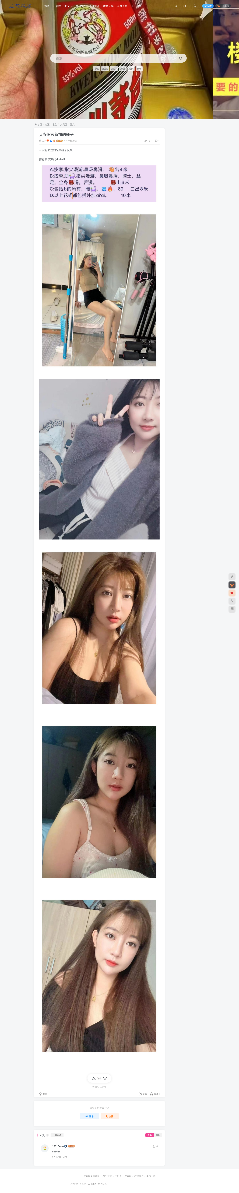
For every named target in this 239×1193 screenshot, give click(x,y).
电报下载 (151, 1176)
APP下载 (107, 1176)
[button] (233, 117)
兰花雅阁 (92, 1183)
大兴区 (63, 124)
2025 (122, 68)
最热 (158, 1135)
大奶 (131, 68)
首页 (39, 124)
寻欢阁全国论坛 (92, 1176)
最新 (149, 1135)
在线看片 (138, 1176)
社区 (47, 124)
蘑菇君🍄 (44, 140)
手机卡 (118, 1176)
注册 (111, 1116)
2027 (114, 68)
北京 (54, 124)
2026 (105, 68)
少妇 (96, 68)
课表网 (128, 1176)
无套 (139, 68)
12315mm (58, 1146)
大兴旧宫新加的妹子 (56, 134)
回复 (65, 1157)
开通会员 (224, 5)
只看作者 (57, 1135)
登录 (91, 1116)
